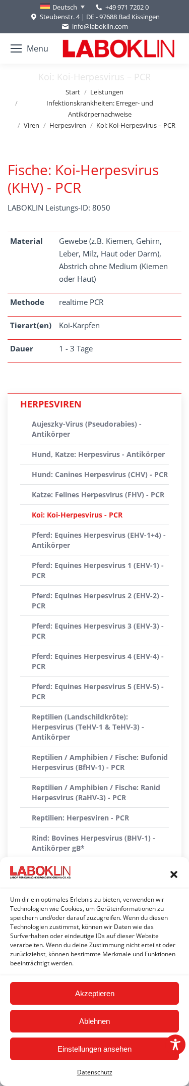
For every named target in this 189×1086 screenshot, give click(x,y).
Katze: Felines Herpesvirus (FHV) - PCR (98, 494)
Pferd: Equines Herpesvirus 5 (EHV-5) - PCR (98, 691)
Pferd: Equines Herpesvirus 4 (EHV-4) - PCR (98, 661)
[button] (174, 874)
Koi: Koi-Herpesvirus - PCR (77, 515)
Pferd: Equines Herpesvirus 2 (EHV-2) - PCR (98, 600)
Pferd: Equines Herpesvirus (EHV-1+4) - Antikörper (99, 540)
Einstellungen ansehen (94, 1049)
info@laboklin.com (100, 26)
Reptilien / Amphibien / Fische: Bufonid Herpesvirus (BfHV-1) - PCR (100, 762)
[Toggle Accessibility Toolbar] (175, 1044)
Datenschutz (94, 1072)
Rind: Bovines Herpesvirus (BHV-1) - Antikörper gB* (93, 843)
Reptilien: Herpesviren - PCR (80, 817)
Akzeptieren (94, 993)
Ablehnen (94, 1021)
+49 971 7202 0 (127, 7)
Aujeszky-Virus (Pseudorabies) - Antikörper (87, 429)
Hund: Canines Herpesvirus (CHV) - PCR (100, 474)
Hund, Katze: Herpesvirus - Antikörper (98, 454)
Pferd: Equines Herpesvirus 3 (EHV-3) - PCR (98, 631)
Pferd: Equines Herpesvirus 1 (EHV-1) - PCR (98, 570)
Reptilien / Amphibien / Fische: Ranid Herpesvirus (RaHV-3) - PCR (96, 792)
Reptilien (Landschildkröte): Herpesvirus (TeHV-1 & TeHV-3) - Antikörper (88, 727)
